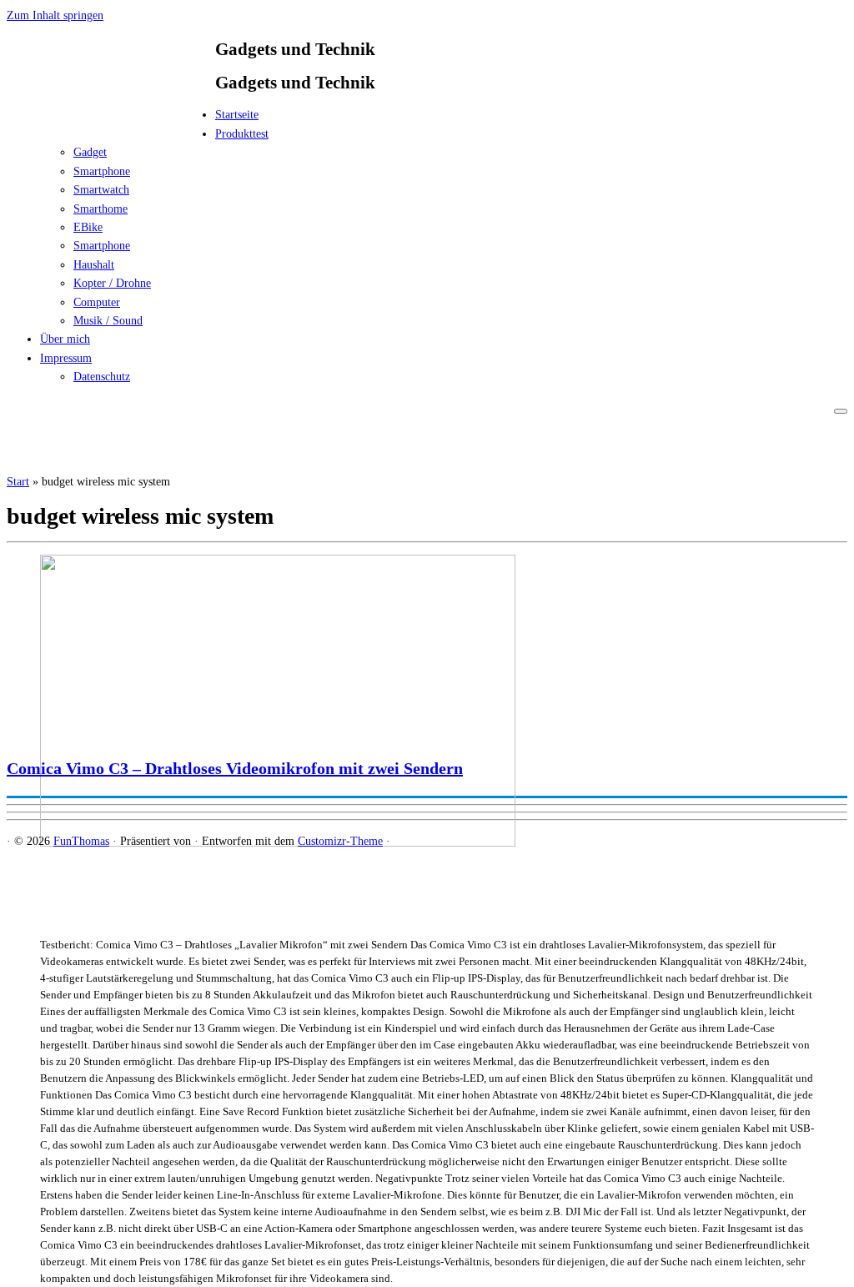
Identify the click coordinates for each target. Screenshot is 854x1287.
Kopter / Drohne (112, 283)
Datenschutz (101, 376)
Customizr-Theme (340, 841)
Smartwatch (101, 189)
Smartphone (101, 171)
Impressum (66, 358)
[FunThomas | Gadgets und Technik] (111, 119)
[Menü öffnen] (840, 411)
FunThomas (81, 841)
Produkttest (242, 134)
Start (18, 481)
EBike (88, 227)
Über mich (65, 339)
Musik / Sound (108, 320)
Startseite (237, 114)
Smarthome (100, 209)
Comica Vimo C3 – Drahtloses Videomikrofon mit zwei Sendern (235, 768)
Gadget (90, 152)
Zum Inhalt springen (55, 15)
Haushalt (93, 265)
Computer (96, 302)
